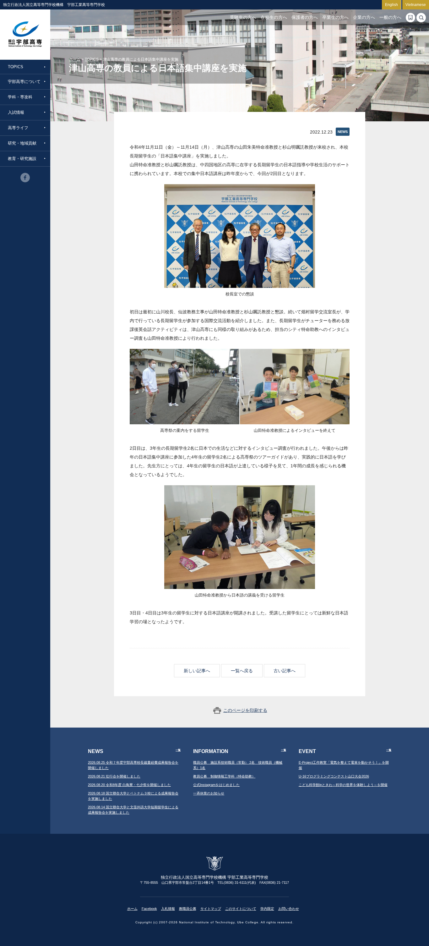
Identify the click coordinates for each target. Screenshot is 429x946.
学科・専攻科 (20, 97)
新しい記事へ (197, 670)
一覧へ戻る (242, 670)
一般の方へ (390, 17)
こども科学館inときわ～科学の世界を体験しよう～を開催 (343, 785)
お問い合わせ (288, 908)
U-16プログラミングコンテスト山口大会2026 (334, 776)
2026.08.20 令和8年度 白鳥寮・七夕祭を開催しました (129, 785)
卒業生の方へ (335, 17)
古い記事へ (285, 670)
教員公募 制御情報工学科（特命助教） (224, 776)
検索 (421, 17)
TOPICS (15, 66)
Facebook (149, 908)
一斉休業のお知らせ (208, 793)
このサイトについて (240, 908)
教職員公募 (187, 908)
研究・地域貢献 (22, 143)
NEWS (343, 132)
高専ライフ (18, 127)
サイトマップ (210, 908)
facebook (25, 177)
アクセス (410, 17)
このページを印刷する (245, 710)
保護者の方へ (304, 17)
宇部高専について (24, 81)
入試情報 (16, 112)
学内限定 (267, 908)
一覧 (178, 750)
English (391, 5)
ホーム (74, 59)
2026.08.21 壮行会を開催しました (114, 776)
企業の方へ (364, 17)
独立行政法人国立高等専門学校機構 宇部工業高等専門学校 (25, 34)
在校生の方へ (274, 17)
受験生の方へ (243, 17)
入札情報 (168, 908)
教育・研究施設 (22, 158)
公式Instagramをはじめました (216, 785)
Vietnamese (415, 5)
